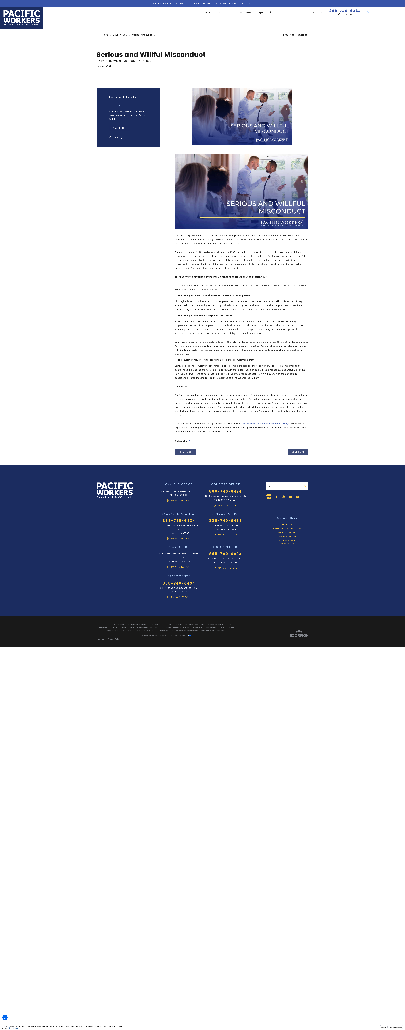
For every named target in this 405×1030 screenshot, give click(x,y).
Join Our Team (287, 537)
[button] (5, 1017)
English (192, 441)
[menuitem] (208, 12)
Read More (119, 128)
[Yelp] (281, 495)
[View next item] (121, 137)
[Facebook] (274, 495)
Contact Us (287, 541)
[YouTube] (295, 495)
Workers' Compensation (287, 526)
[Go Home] (99, 35)
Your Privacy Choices (178, 635)
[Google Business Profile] (267, 495)
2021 (115, 34)
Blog (106, 34)
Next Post (298, 452)
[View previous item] (110, 137)
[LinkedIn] (288, 495)
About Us (287, 522)
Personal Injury (287, 530)
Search (272, 486)
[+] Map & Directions (179, 500)
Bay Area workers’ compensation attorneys (265, 423)
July (125, 34)
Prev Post (185, 452)
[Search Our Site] (368, 12)
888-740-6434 (345, 11)
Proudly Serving (287, 534)
